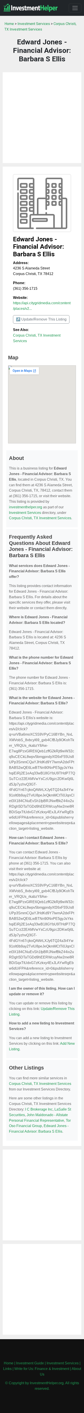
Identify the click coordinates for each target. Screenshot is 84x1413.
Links (7, 1369)
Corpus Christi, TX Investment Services (40, 518)
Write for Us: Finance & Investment (41, 1369)
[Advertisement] (42, 117)
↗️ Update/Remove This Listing (41, 319)
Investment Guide (30, 1363)
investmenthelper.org (25, 507)
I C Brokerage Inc (39, 1109)
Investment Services (33, 24)
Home (9, 24)
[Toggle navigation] (75, 8)
